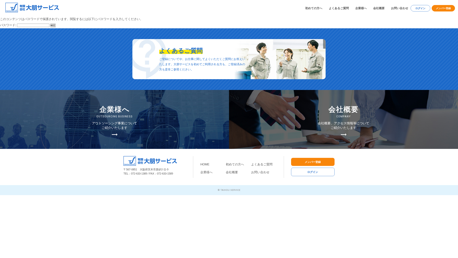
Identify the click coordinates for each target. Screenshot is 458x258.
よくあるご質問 (339, 8)
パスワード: (8, 25)
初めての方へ (313, 8)
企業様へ (361, 8)
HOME (204, 164)
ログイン (420, 8)
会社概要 (379, 8)
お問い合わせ (399, 8)
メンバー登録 (443, 8)
